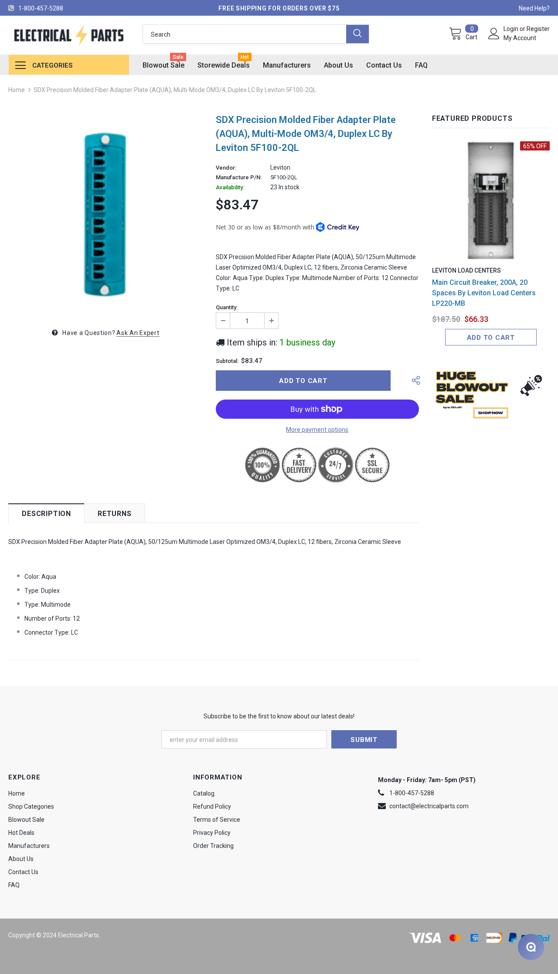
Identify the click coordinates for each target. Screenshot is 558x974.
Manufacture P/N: (239, 177)
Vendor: (226, 168)
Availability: (230, 187)
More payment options (317, 429)
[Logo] (68, 35)
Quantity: (227, 307)
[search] (244, 34)
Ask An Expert (137, 332)
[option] (105, 213)
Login (512, 28)
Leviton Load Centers (466, 270)
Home (16, 89)
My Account (520, 37)
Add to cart (491, 338)
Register (538, 28)
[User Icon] (494, 33)
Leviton (280, 167)
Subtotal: (227, 361)
